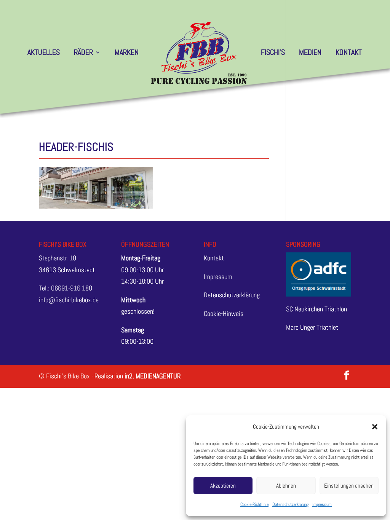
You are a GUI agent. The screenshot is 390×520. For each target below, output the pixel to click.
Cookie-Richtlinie (254, 504)
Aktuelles (43, 53)
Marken (127, 53)
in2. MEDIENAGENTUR (153, 376)
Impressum (322, 504)
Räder (83, 53)
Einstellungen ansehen (349, 485)
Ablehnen (286, 485)
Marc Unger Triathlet (312, 327)
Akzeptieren (223, 485)
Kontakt (349, 53)
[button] (375, 427)
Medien (310, 53)
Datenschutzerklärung (290, 504)
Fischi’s (273, 53)
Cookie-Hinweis (223, 313)
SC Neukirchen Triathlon (316, 309)
